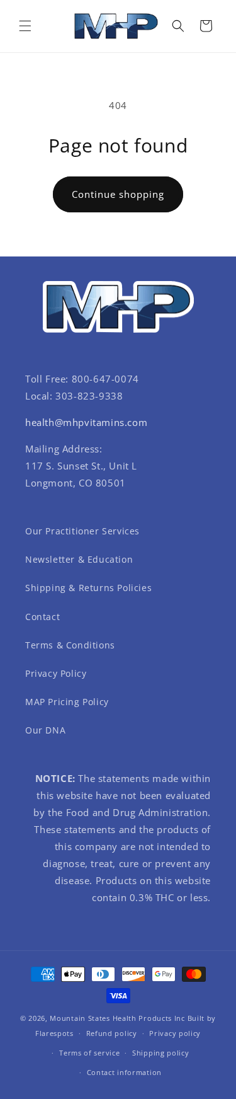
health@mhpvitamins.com (86, 422)
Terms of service (89, 1052)
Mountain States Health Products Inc (117, 1018)
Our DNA (45, 730)
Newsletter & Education (79, 559)
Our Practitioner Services (82, 531)
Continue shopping (118, 194)
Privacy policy (175, 1033)
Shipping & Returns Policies (88, 588)
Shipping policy (160, 1052)
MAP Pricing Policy (67, 702)
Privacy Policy (55, 673)
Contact (42, 617)
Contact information (124, 1072)
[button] (25, 26)
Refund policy (111, 1033)
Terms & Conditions (70, 645)
